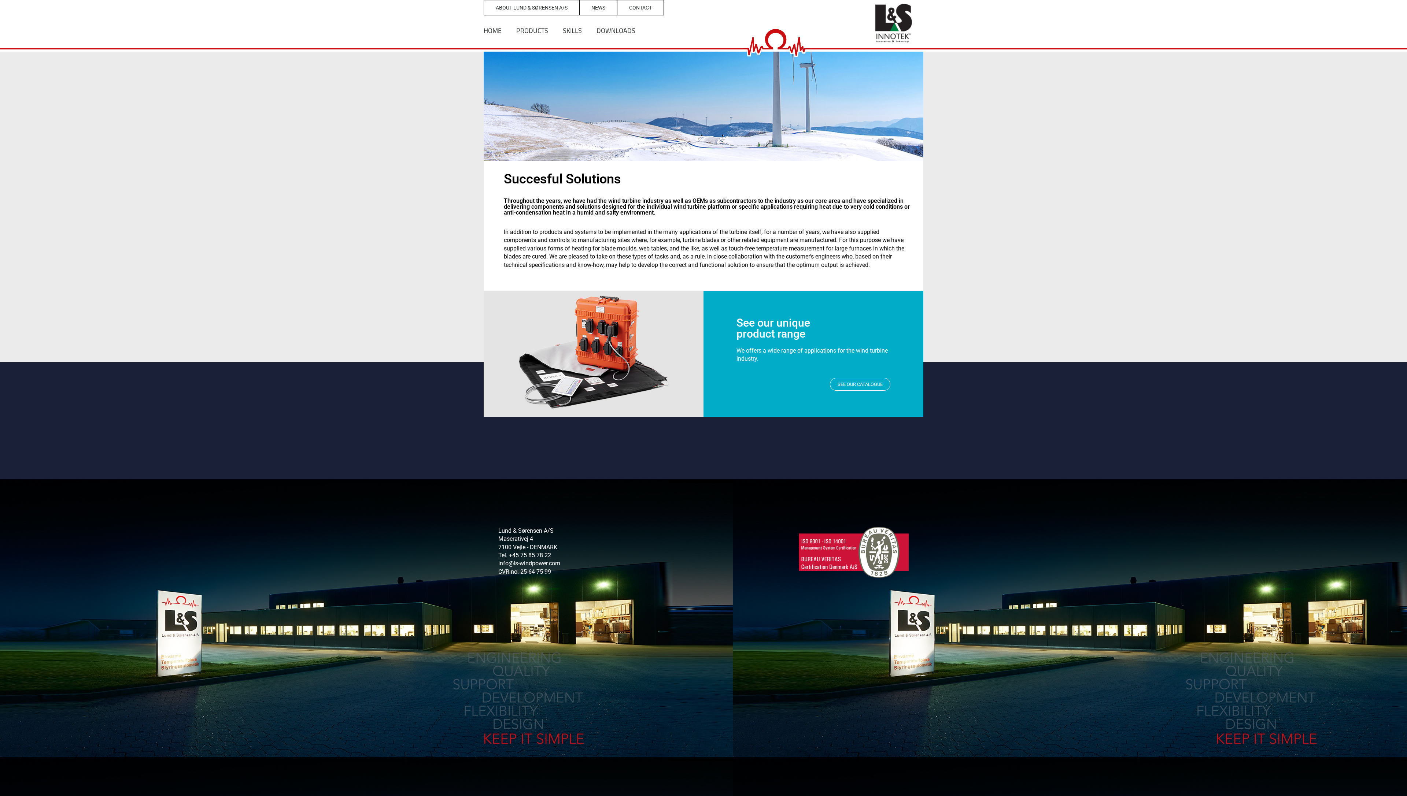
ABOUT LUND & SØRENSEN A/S (532, 8)
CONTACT (640, 8)
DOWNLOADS (616, 31)
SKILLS (572, 31)
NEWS (598, 8)
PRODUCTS (532, 31)
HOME (493, 31)
